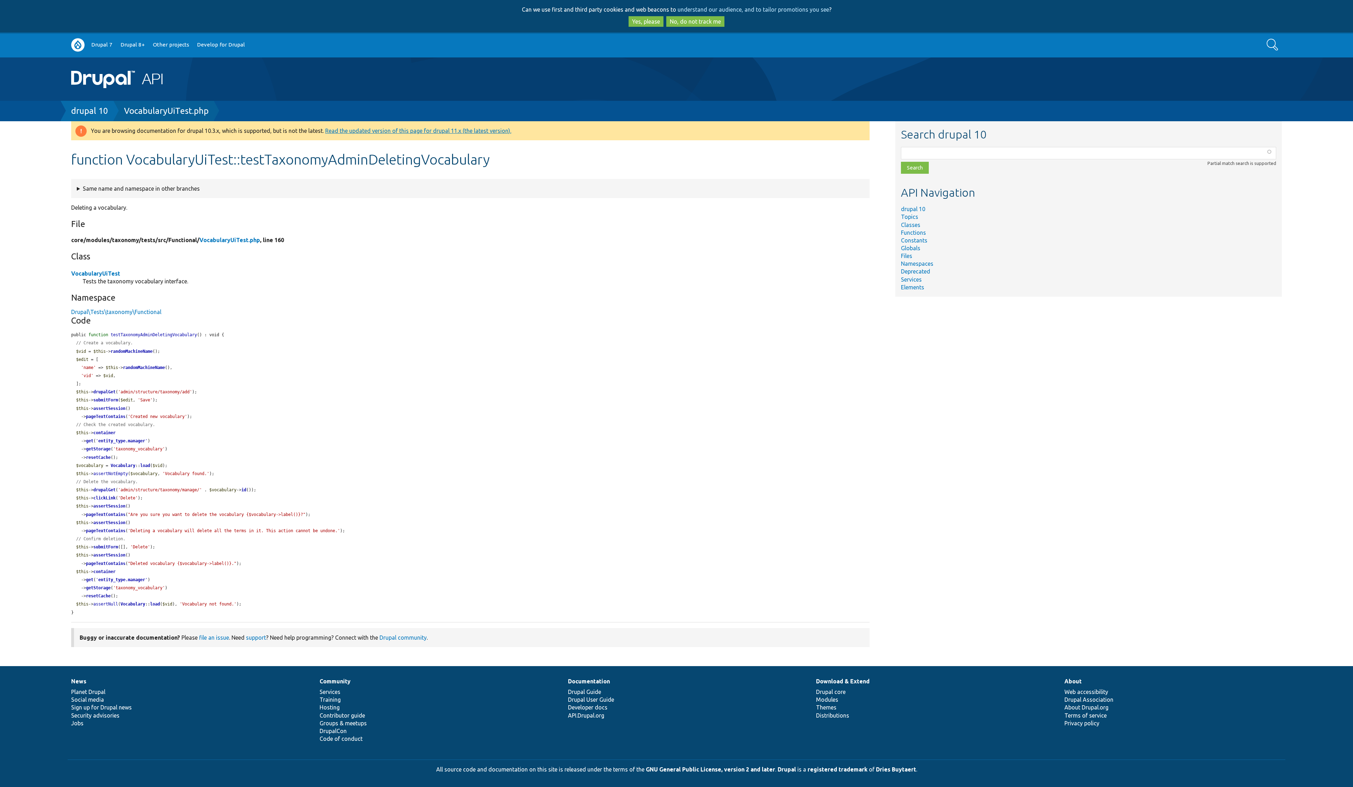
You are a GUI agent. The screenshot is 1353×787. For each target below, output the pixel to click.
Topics (909, 217)
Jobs (77, 723)
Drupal (787, 769)
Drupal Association (1088, 699)
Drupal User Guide (591, 699)
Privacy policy (1081, 723)
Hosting (330, 707)
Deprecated (915, 271)
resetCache (98, 457)
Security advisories (95, 715)
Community (335, 681)
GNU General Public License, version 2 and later (710, 769)
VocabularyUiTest (95, 273)
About (1073, 681)
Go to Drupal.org (78, 45)
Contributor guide (342, 715)
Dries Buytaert (896, 769)
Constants (914, 240)
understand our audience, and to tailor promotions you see (753, 9)
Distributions (832, 715)
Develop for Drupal (221, 45)
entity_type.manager (121, 440)
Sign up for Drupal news (101, 707)
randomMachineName (132, 351)
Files (906, 256)
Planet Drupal (88, 692)
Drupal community (403, 637)
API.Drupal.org (586, 715)
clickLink (104, 498)
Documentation (589, 681)
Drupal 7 (101, 45)
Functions (913, 232)
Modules (827, 699)
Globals (910, 248)
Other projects (171, 45)
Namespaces (917, 263)
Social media (87, 699)
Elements (912, 287)
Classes (910, 225)
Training (330, 699)
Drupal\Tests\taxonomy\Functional (116, 312)
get (89, 440)
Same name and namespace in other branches (141, 188)
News (78, 681)
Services (911, 279)
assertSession (109, 408)
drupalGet (104, 391)
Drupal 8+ (133, 45)
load (145, 465)
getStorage (98, 449)
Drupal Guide (584, 692)
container (104, 432)
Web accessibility (1086, 692)
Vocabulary (123, 465)
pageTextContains (105, 416)
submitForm (105, 400)
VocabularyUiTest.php (166, 111)
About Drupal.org (1086, 707)
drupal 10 (89, 111)
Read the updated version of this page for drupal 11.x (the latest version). (418, 131)
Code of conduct (341, 739)
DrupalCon (333, 731)
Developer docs (587, 707)
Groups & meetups (343, 723)
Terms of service (1085, 715)
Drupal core (831, 692)
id (243, 489)
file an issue (214, 637)
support (256, 637)
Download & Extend (843, 681)
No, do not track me (695, 21)
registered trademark (837, 769)
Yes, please (646, 21)
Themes (826, 707)
